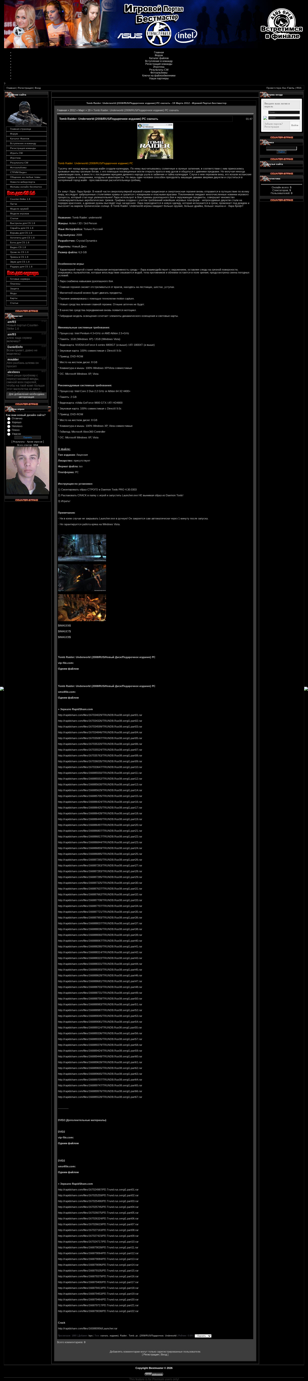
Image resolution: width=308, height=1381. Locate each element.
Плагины (15, 283)
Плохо (15, 430)
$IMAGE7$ (64, 631)
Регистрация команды (158, 63)
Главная (159, 52)
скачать (104, 1335)
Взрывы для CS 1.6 (21, 232)
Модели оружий (19, 208)
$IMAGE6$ (64, 625)
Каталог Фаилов (19, 138)
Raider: (123, 1335)
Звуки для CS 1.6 (20, 261)
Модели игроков (19, 213)
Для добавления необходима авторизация (26, 395)
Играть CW (16, 153)
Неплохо (17, 426)
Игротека (158, 66)
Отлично (17, 418)
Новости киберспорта (22, 182)
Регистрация (25, 88)
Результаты (19, 442)
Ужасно (16, 433)
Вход (38, 88)
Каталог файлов (159, 58)
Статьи (14, 218)
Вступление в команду (159, 61)
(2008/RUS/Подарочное (152, 1335)
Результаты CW (158, 69)
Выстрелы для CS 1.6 (22, 223)
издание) (114, 1335)
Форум (159, 55)
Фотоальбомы (158, 72)
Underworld (170, 1335)
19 (89, 110)
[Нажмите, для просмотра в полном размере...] (155, 158)
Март (81, 110)
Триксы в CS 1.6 (19, 257)
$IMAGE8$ (64, 637)
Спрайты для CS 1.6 (21, 228)
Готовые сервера (20, 279)
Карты (13, 298)
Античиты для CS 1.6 (22, 237)
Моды (13, 293)
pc (137, 1335)
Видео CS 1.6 (18, 247)
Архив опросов (34, 442)
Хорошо (16, 422)
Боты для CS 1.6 (19, 242)
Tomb (131, 1335)
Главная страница (20, 129)
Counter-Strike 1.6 (20, 199)
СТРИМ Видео (18, 172)
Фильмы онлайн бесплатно (26, 186)
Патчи (13, 204)
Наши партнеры (159, 78)
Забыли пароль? (273, 123)
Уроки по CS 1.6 (19, 252)
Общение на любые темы (25, 177)
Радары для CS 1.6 (21, 266)
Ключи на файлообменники (158, 75)
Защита (14, 288)
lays (91, 1335)
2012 (73, 110)
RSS (299, 88)
